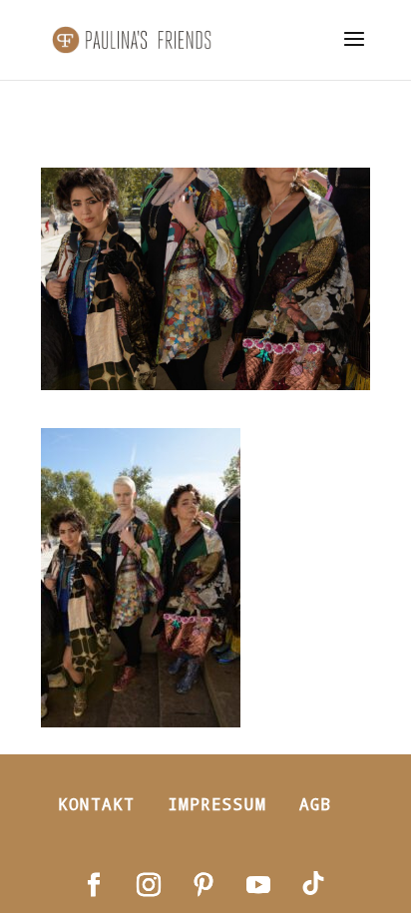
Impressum (217, 803)
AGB (315, 803)
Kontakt (96, 803)
